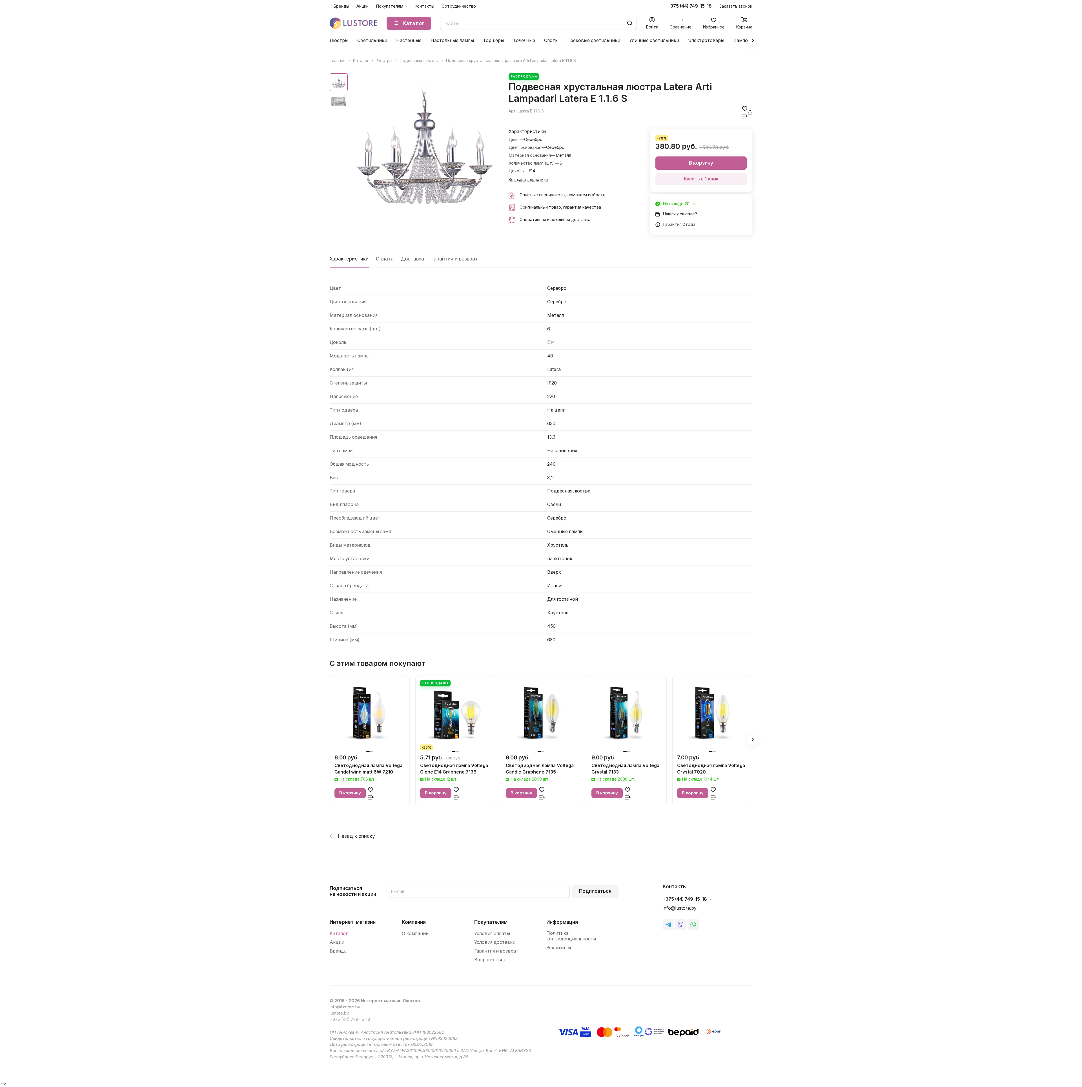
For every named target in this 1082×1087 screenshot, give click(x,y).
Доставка (412, 259)
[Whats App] (693, 924)
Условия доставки (494, 942)
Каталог (339, 933)
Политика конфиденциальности (571, 936)
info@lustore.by (680, 908)
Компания (414, 922)
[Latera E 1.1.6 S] (424, 146)
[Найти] (630, 23)
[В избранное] (744, 108)
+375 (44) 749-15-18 (690, 6)
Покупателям (490, 922)
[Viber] (680, 924)
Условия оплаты (492, 933)
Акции (337, 942)
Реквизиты (558, 947)
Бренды (338, 951)
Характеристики (349, 259)
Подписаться (595, 891)
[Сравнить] (745, 116)
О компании (415, 933)
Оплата (385, 259)
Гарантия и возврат (454, 259)
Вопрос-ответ (490, 959)
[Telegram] (668, 924)
